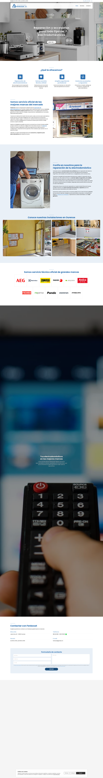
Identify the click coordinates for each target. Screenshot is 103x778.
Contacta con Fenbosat (62, 194)
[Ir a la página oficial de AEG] (20, 280)
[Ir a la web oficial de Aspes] (70, 280)
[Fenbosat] (19, 5)
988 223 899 (55, 634)
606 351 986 (62, 634)
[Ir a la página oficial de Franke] (26, 293)
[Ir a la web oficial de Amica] (82, 280)
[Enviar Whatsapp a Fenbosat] (91, 1)
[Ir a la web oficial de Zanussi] (45, 280)
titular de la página (18, 665)
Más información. (56, 774)
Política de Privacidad (61, 666)
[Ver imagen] (27, 238)
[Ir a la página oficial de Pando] (51, 293)
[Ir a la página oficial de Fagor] (57, 280)
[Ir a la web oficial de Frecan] (76, 293)
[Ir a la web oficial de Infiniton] (64, 293)
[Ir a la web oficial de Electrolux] (33, 280)
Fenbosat (44, 126)
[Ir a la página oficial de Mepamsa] (39, 293)
